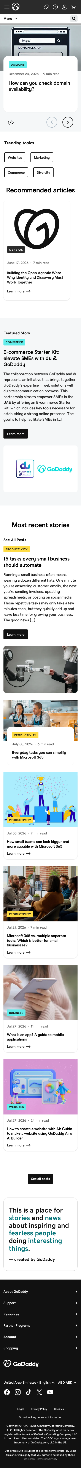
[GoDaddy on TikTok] (28, 1394)
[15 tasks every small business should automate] (40, 669)
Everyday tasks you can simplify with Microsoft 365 (39, 754)
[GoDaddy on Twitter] (39, 1394)
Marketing (42, 157)
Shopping (10, 1348)
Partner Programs (16, 1325)
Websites (15, 157)
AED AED (65, 1382)
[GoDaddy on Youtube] (50, 1394)
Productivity (17, 549)
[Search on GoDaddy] (74, 18)
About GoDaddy (15, 1291)
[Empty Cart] (73, 7)
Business (16, 1012)
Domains (18, 64)
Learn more (15, 291)
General (16, 249)
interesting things (35, 1244)
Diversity (43, 172)
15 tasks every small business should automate (36, 562)
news (53, 1218)
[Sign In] (64, 7)
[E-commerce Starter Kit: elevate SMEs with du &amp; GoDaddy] (40, 468)
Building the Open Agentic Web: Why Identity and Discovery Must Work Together (35, 277)
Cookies (59, 1409)
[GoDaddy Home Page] (21, 1364)
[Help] (55, 7)
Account (9, 1337)
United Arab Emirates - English (27, 1382)
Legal (20, 1409)
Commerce (16, 172)
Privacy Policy (39, 1409)
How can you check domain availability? (39, 86)
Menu (7, 18)
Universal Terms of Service (40, 1458)
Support (9, 1303)
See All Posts (14, 540)
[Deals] (46, 7)
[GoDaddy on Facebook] (6, 1394)
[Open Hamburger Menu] (5, 7)
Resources (11, 1314)
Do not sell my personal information (40, 1417)
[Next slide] (67, 122)
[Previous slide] (51, 122)
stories (19, 1218)
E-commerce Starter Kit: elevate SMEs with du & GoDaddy (31, 358)
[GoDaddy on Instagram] (17, 1394)
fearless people (32, 1233)
